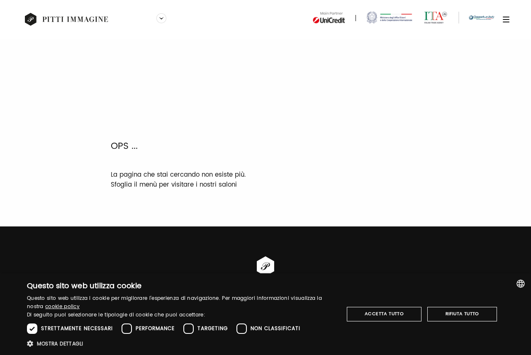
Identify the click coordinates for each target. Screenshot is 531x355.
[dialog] (265, 314)
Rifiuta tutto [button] (462, 314)
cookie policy (62, 307)
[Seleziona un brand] (161, 19)
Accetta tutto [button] (384, 314)
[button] (180, 343)
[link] (67, 19)
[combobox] (520, 284)
